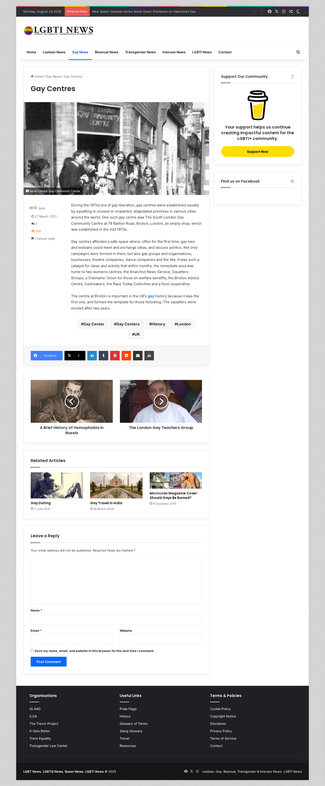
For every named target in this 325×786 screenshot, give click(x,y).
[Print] (149, 355)
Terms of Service (223, 738)
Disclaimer (218, 724)
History (158, 324)
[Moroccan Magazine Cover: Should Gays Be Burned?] (176, 480)
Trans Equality (40, 738)
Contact (224, 52)
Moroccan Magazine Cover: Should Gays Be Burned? (174, 495)
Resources (128, 746)
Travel (124, 738)
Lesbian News (54, 52)
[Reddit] (126, 355)
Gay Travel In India (106, 503)
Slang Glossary (131, 731)
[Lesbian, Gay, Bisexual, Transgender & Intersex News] (59, 30)
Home (31, 52)
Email (36, 630)
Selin (41, 208)
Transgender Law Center (49, 746)
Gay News (80, 52)
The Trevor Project (44, 724)
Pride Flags (128, 709)
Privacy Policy (221, 731)
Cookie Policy (220, 709)
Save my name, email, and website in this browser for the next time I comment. (94, 651)
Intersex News (174, 52)
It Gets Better (40, 731)
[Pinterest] (115, 355)
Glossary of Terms (134, 724)
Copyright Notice (223, 716)
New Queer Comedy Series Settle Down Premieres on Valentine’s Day (144, 11)
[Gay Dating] (57, 485)
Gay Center (93, 324)
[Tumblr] (103, 355)
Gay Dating (41, 503)
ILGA (33, 716)
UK (137, 334)
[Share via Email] (138, 355)
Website (126, 630)
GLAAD (35, 709)
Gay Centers (128, 324)
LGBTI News (202, 52)
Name (36, 610)
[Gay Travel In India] (116, 485)
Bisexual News (106, 52)
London (184, 324)
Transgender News (140, 52)
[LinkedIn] (92, 355)
